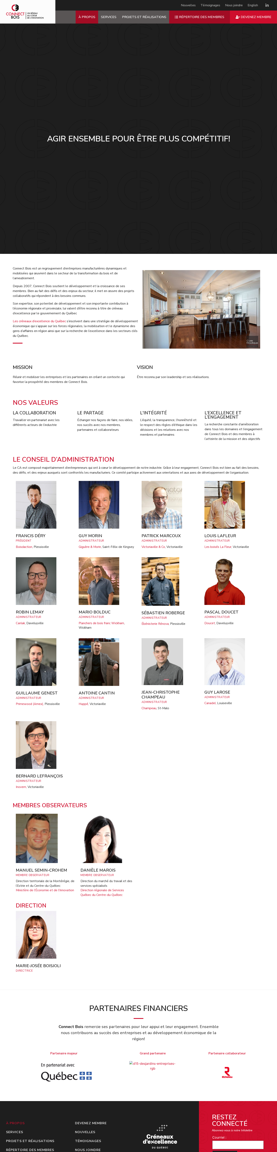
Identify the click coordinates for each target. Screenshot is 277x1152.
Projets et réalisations (144, 17)
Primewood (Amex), (30, 704)
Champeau (149, 708)
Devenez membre (91, 1123)
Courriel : (219, 1137)
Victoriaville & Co (153, 547)
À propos (86, 17)
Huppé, (84, 704)
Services (108, 17)
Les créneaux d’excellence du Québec (39, 321)
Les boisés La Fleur (217, 547)
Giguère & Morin (90, 547)
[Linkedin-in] (267, 5)
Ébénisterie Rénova (155, 624)
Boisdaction (24, 547)
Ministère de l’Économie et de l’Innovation (45, 890)
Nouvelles (188, 5)
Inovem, (21, 787)
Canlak (20, 623)
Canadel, (210, 703)
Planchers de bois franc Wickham (101, 623)
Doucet (209, 623)
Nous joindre (234, 5)
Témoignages (210, 5)
